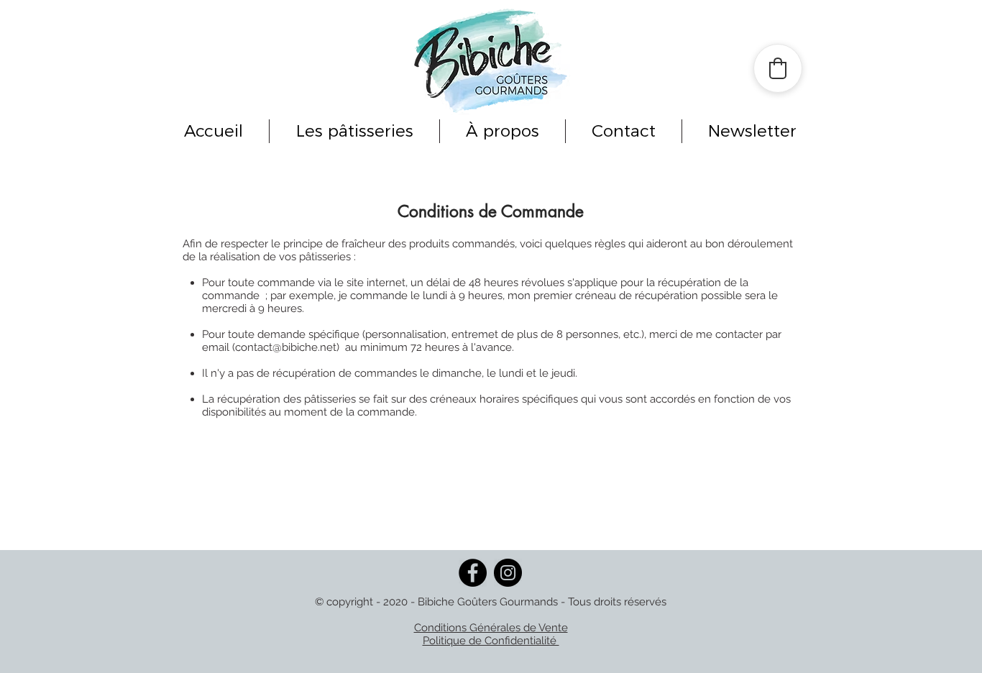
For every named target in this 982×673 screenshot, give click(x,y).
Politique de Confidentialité (491, 640)
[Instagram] (508, 573)
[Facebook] (473, 573)
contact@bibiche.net (285, 347)
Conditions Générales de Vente (491, 627)
